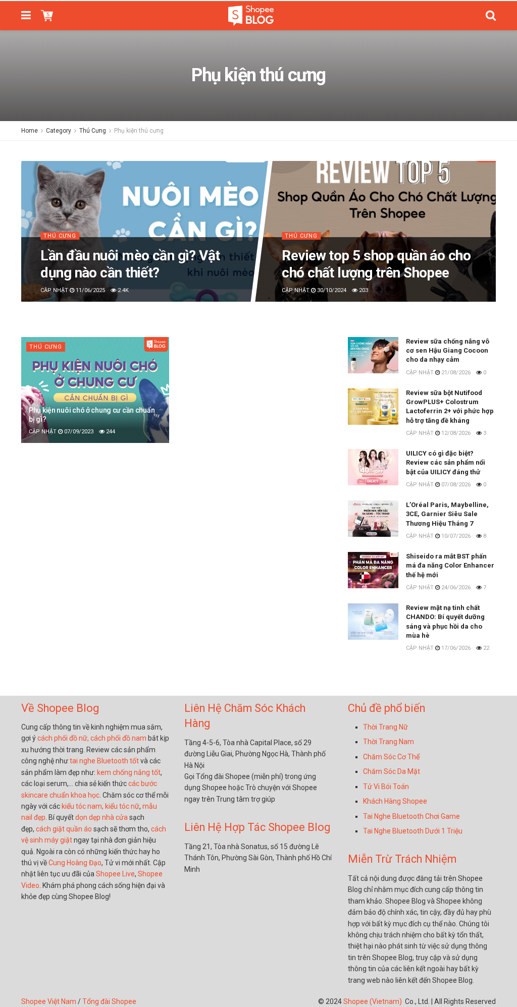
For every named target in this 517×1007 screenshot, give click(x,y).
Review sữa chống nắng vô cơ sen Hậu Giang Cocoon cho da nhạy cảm (447, 350)
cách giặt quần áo (64, 829)
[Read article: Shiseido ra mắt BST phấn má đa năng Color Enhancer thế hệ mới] (373, 570)
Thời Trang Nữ (385, 727)
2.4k (122, 291)
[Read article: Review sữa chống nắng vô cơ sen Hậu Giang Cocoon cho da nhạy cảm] (373, 355)
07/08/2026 (455, 484)
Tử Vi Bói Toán (386, 786)
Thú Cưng (92, 130)
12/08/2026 (455, 433)
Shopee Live (115, 874)
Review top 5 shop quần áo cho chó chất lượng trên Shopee (376, 264)
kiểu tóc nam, (83, 806)
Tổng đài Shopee (109, 1001)
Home (29, 130)
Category (58, 130)
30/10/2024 (331, 291)
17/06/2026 (455, 648)
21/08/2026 (455, 372)
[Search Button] (491, 16)
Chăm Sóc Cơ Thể (391, 757)
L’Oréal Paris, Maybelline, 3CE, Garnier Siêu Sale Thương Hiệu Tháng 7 (447, 514)
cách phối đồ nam (118, 738)
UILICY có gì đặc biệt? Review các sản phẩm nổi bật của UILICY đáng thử (445, 462)
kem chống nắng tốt (129, 772)
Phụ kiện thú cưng (139, 130)
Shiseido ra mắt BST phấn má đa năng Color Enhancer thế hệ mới (450, 565)
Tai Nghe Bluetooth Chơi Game (411, 816)
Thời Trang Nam (388, 742)
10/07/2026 (455, 536)
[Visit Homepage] (251, 16)
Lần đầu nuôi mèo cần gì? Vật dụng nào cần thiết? (130, 264)
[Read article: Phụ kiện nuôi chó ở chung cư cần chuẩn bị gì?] (95, 390)
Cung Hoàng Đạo (74, 863)
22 (485, 648)
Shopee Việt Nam (48, 1001)
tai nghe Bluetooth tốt (104, 761)
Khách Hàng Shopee (395, 801)
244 (110, 431)
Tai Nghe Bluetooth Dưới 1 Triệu (412, 831)
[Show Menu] (26, 16)
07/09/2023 (78, 431)
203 (362, 291)
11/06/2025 (89, 291)
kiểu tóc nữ (122, 806)
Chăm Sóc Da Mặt (391, 771)
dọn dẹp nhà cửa (101, 817)
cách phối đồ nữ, (63, 738)
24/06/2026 (455, 587)
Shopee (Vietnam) (372, 1001)
